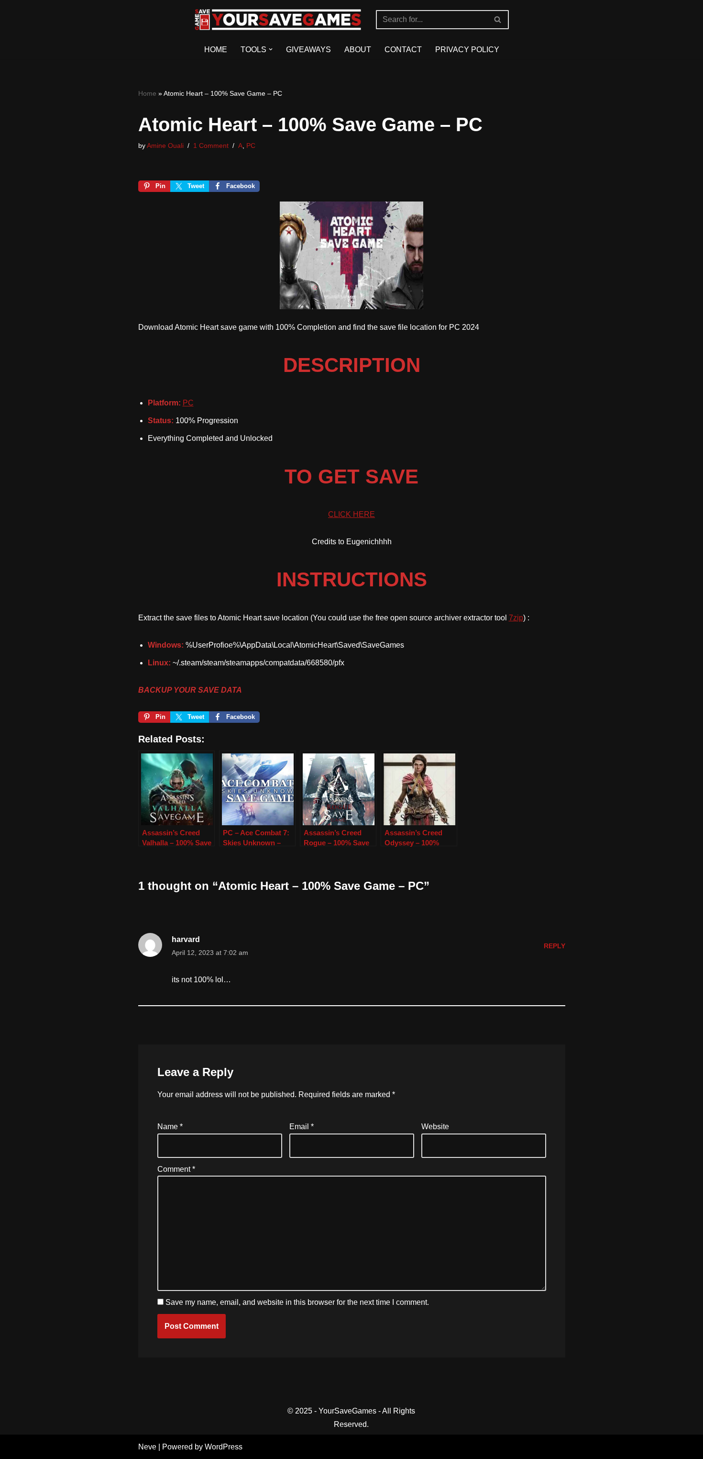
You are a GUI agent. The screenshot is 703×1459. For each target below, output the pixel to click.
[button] (271, 49)
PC (250, 145)
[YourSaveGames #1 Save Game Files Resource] (278, 20)
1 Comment (211, 145)
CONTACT (403, 49)
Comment (176, 1169)
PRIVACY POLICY (467, 49)
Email (301, 1126)
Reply (554, 946)
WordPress (223, 1447)
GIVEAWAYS (308, 49)
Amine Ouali (165, 145)
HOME (215, 49)
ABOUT (357, 49)
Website (435, 1126)
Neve (147, 1447)
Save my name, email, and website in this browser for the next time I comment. (297, 1302)
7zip (516, 618)
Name (170, 1126)
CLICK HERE (351, 514)
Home (147, 93)
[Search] (498, 19)
